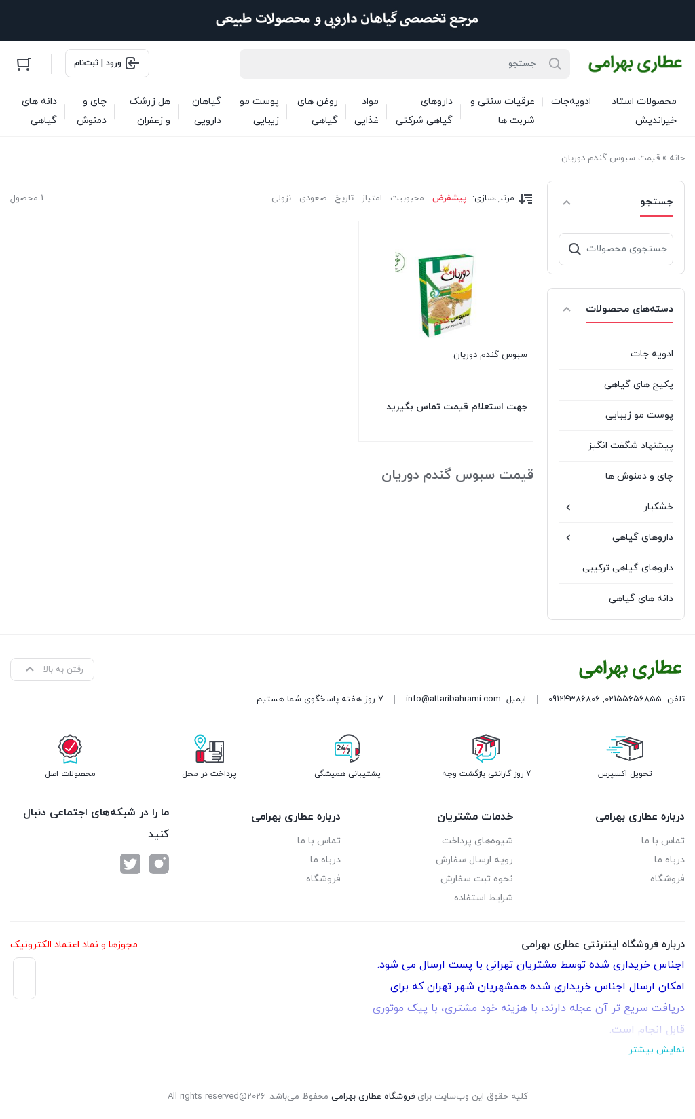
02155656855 (633, 699)
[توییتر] (130, 864)
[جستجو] (575, 249)
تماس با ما (663, 840)
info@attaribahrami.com (453, 699)
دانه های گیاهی (641, 598)
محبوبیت (407, 198)
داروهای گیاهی (642, 537)
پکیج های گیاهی (638, 384)
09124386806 (574, 699)
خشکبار (658, 506)
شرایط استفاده (483, 898)
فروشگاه (667, 879)
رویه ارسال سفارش (474, 860)
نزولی (281, 198)
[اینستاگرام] (159, 864)
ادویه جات (652, 354)
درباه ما (669, 860)
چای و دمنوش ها (639, 476)
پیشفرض (449, 198)
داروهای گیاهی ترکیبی (627, 568)
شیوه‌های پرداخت (477, 840)
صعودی (312, 198)
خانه (677, 158)
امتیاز (372, 198)
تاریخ (344, 198)
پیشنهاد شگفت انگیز (630, 445)
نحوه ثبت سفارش (476, 879)
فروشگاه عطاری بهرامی (373, 1096)
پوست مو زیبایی (639, 415)
